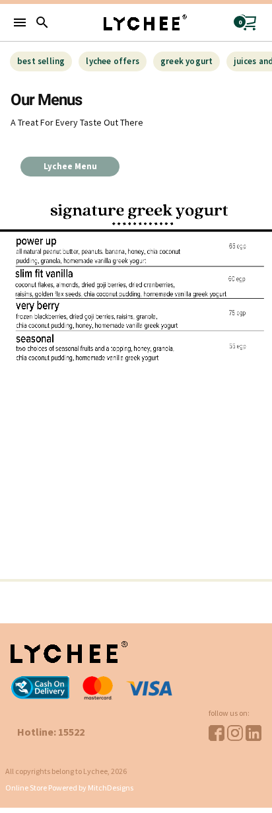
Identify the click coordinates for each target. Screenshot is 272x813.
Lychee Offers (112, 61)
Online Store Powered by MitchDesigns (69, 788)
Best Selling (41, 61)
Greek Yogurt (186, 61)
